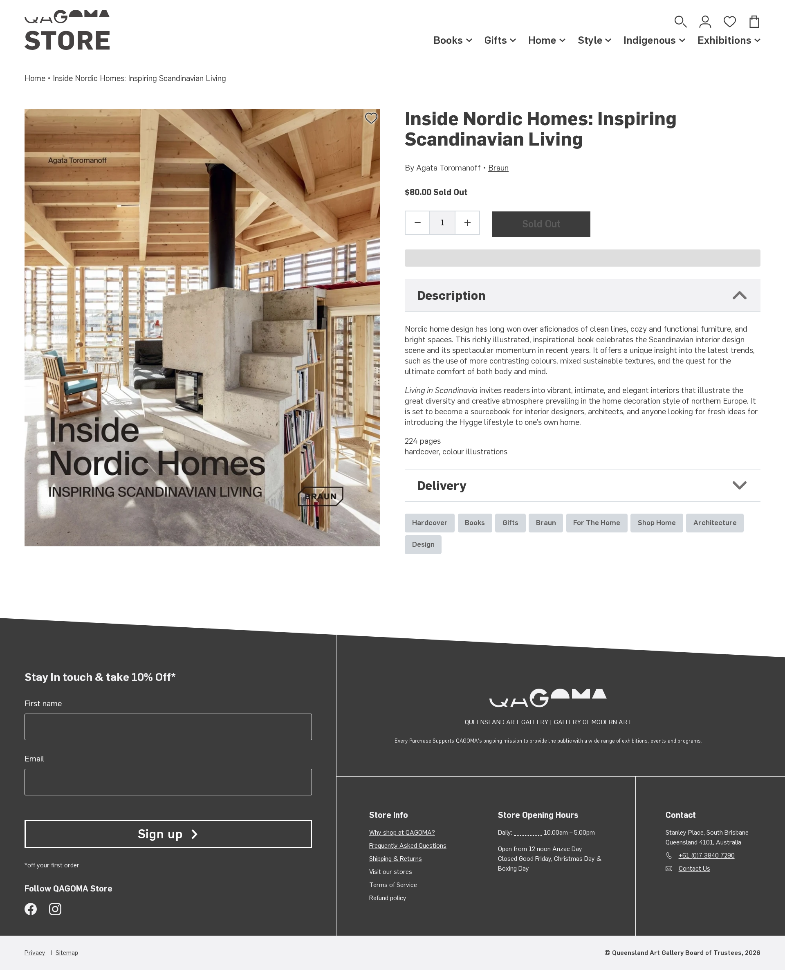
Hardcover (430, 522)
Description (451, 295)
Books (448, 40)
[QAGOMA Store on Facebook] (31, 909)
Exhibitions (724, 40)
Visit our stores (390, 872)
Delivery (442, 485)
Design (423, 544)
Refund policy (387, 898)
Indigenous (650, 40)
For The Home (596, 522)
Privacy (35, 953)
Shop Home (657, 522)
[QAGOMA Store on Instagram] (55, 909)
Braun (498, 168)
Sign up (160, 834)
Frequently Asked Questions (407, 845)
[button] (582, 258)
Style (590, 40)
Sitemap (67, 953)
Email (35, 758)
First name (43, 703)
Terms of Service (393, 885)
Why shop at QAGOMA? (402, 832)
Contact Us (694, 868)
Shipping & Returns (395, 858)
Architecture (715, 522)
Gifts (495, 40)
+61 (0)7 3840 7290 (707, 855)
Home (542, 40)
